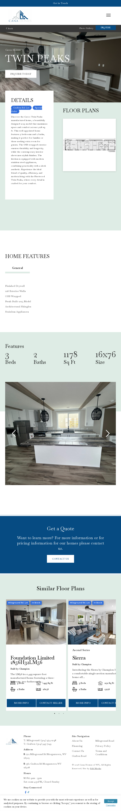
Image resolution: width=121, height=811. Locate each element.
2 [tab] (60, 714)
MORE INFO (21, 702)
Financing (77, 746)
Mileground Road (104, 740)
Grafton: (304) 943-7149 (39, 743)
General (17, 268)
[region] (60, 803)
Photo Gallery (86, 28)
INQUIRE (106, 27)
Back (10, 28)
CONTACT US (60, 558)
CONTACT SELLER (51, 702)
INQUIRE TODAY (20, 73)
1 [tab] (55, 714)
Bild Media (95, 768)
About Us (77, 740)
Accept (110, 801)
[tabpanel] (36, 655)
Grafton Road (79, 756)
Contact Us (78, 751)
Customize (111, 805)
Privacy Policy (103, 746)
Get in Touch (60, 3)
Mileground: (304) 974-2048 (41, 740)
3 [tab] (64, 714)
